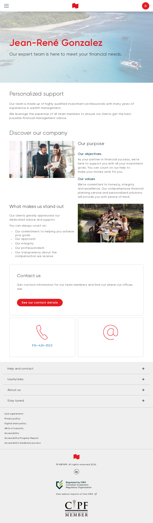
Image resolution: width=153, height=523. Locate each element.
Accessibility (11, 433)
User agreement (13, 413)
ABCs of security (14, 428)
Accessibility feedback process (22, 443)
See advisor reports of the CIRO (74, 494)
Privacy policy (12, 418)
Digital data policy (15, 423)
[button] (76, 368)
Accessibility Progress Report (21, 438)
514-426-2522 (42, 345)
